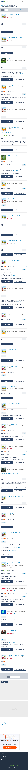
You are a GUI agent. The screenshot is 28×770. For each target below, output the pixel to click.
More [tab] (2, 759)
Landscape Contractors (6, 725)
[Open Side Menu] (26, 2)
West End (10, 228)
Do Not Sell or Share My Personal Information (17, 763)
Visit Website (21, 31)
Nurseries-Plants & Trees (6, 726)
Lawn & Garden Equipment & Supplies (14, 16)
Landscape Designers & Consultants (9, 728)
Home (2, 5)
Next (18, 677)
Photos (23, 47)
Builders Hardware (5, 729)
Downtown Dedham (12, 550)
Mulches (24, 39)
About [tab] (2, 753)
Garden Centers (4, 722)
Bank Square (11, 378)
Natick (7, 5)
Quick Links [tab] (4, 756)
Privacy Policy (4, 763)
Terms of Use (12, 765)
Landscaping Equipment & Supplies (8, 721)
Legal (17, 765)
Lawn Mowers (25, 242)
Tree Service (24, 60)
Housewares (3, 731)
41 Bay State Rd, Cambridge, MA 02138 (10, 473)
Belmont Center (12, 642)
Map (6, 9)
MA (4, 5)
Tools (2, 724)
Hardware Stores (4, 723)
